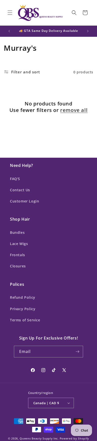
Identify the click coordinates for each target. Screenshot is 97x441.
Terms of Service (25, 320)
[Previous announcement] (9, 31)
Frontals (17, 254)
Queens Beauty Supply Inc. (39, 438)
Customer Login (24, 201)
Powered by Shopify (74, 438)
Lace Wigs (19, 243)
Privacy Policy (22, 308)
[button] (9, 12)
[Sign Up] (77, 351)
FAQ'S (15, 178)
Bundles (17, 232)
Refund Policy (22, 297)
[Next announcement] (87, 31)
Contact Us (20, 190)
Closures (18, 266)
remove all (74, 110)
